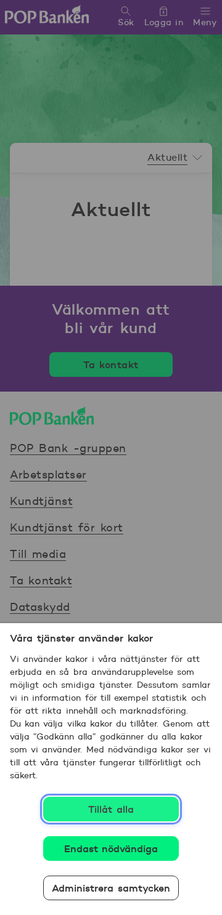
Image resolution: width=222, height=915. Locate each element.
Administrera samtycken (111, 888)
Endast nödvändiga (111, 848)
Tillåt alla (111, 809)
